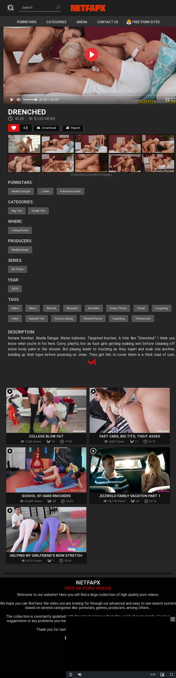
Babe (15, 308)
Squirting (119, 318)
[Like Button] (13, 128)
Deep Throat (118, 308)
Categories (56, 22)
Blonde (51, 308)
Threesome (143, 318)
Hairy (15, 318)
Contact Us (107, 22)
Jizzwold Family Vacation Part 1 (129, 496)
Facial (141, 308)
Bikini (32, 308)
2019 (15, 289)
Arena (82, 22)
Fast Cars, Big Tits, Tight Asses (129, 436)
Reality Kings (20, 250)
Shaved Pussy (92, 318)
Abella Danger (21, 191)
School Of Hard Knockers (46, 496)
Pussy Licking (64, 318)
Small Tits (38, 211)
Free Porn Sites (146, 22)
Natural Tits (36, 318)
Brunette (93, 308)
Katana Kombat (70, 191)
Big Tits (17, 211)
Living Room (20, 230)
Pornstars (26, 22)
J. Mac (45, 191)
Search (10, 7)
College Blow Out (46, 436)
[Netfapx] (88, 8)
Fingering (161, 308)
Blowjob (72, 308)
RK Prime (17, 269)
